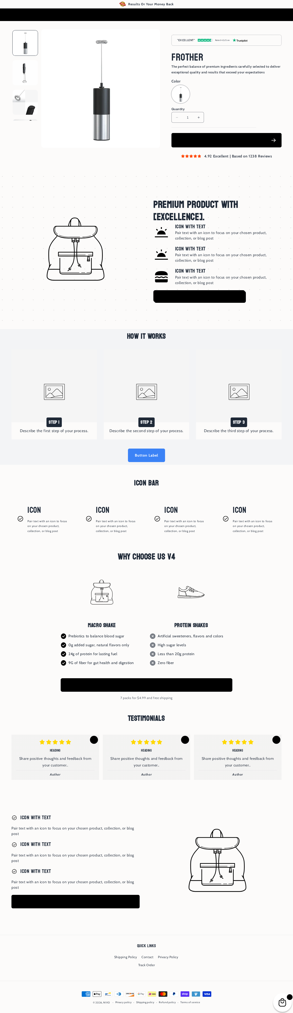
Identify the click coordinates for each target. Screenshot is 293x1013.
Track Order (146, 965)
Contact (147, 957)
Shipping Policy (125, 957)
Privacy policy (123, 1002)
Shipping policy (145, 1002)
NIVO (106, 1002)
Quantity (178, 109)
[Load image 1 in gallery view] (25, 43)
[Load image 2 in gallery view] (25, 72)
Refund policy (167, 1002)
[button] (277, 15)
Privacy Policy (168, 957)
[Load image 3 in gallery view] (25, 102)
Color (175, 81)
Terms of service (190, 1002)
